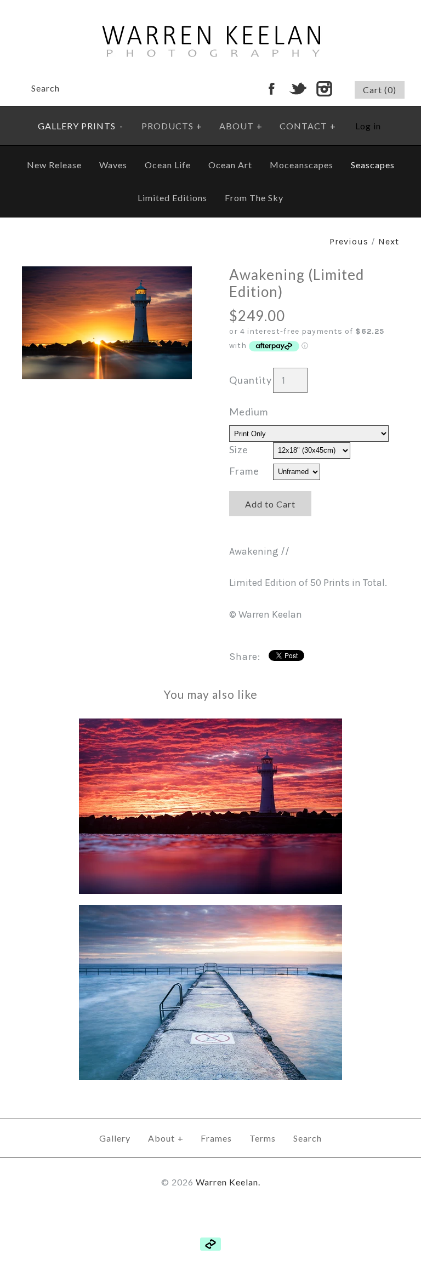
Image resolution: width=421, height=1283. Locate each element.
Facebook (271, 89)
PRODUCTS (171, 126)
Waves (113, 164)
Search (307, 1138)
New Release (54, 164)
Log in (368, 126)
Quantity (250, 380)
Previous (348, 241)
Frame (244, 471)
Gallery (114, 1138)
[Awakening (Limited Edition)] (107, 274)
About (166, 1138)
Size (238, 449)
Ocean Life (168, 164)
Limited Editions (172, 197)
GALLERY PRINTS (80, 126)
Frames (216, 1138)
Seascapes (373, 164)
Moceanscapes (301, 164)
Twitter (298, 89)
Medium (248, 412)
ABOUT (241, 126)
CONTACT (308, 126)
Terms (262, 1138)
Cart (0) (379, 89)
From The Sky (254, 197)
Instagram (324, 89)
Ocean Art (230, 164)
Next (388, 241)
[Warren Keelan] (211, 8)
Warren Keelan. (228, 1182)
